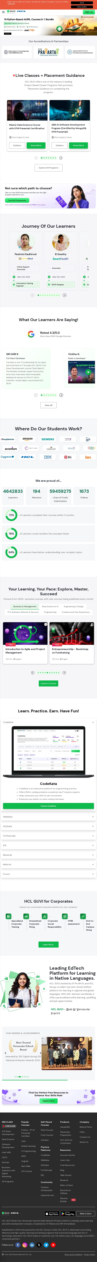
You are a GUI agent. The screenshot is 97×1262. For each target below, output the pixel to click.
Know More (36, 145)
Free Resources (67, 1165)
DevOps (5, 1162)
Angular (25, 1161)
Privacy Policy (89, 1254)
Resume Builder (67, 1200)
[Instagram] (24, 1244)
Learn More (51, 945)
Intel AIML (6, 1152)
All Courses (26, 1171)
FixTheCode (46, 1170)
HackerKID (65, 1127)
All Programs (8, 1181)
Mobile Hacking (28, 1146)
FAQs (82, 1132)
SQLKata (45, 1165)
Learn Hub (65, 1160)
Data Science (8, 1139)
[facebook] (17, 1244)
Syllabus (17, 145)
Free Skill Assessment (17, 200)
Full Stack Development (8, 1133)
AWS (23, 1156)
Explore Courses (48, 683)
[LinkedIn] (31, 1244)
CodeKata (45, 1155)
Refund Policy (86, 1127)
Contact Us (85, 1137)
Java (23, 1141)
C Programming (28, 1151)
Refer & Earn (85, 1213)
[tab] (25, 606)
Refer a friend (66, 1185)
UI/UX (4, 1157)
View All (48, 405)
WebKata (45, 1160)
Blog (62, 1170)
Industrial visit (47, 1195)
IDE (42, 1175)
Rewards (64, 1180)
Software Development (8, 1146)
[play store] (67, 1213)
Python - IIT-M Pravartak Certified (28, 1133)
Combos (45, 1140)
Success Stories (67, 1155)
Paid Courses (47, 1130)
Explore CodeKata (48, 806)
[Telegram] (46, 1244)
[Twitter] (39, 1244)
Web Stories (65, 1175)
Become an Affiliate (65, 1192)
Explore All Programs (48, 167)
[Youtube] (53, 1244)
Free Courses (47, 1135)
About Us (84, 1142)
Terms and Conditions (73, 1254)
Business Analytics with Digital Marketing (8, 1172)
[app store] (52, 1213)
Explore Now (48, 1101)
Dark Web (25, 1166)
